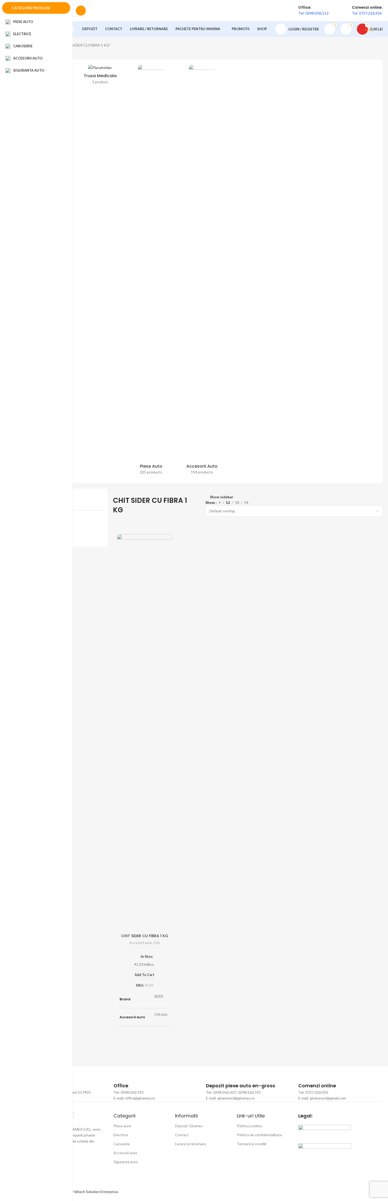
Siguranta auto (125, 1161)
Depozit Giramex (188, 1126)
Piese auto (122, 1126)
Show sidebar (221, 497)
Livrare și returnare (190, 1144)
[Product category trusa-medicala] (100, 76)
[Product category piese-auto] (151, 271)
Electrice (120, 1135)
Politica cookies (249, 1126)
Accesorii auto (140, 943)
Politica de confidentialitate (259, 1135)
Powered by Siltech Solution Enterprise (85, 1191)
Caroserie (121, 1144)
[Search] (81, 11)
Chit (156, 943)
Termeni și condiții (251, 1144)
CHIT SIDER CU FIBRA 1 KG (144, 935)
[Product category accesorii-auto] (202, 271)
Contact (182, 1135)
